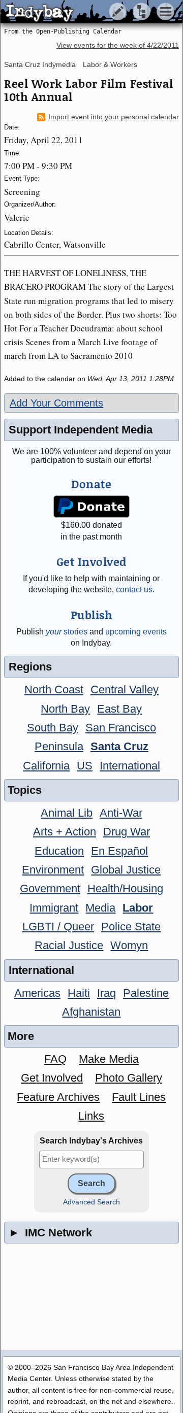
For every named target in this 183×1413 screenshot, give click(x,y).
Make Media (109, 1059)
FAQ (55, 1059)
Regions (30, 666)
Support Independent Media (80, 429)
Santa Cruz (119, 746)
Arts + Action (64, 831)
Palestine (146, 993)
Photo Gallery (128, 1077)
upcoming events (136, 631)
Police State (131, 926)
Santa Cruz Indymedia (40, 64)
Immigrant (53, 907)
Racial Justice (69, 945)
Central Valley (124, 689)
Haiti (79, 993)
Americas (37, 993)
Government (50, 888)
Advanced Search (91, 1202)
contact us (134, 589)
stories (66, 631)
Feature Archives (58, 1097)
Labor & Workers (110, 64)
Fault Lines (139, 1097)
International (130, 765)
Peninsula (59, 746)
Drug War (126, 831)
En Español (119, 851)
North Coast (53, 689)
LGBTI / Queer (58, 926)
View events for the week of (117, 45)
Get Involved (52, 1077)
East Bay (119, 708)
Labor (138, 907)
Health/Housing (125, 888)
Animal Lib (67, 812)
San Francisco (120, 727)
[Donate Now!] (92, 506)
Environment (53, 869)
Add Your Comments (56, 403)
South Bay (52, 727)
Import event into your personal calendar (113, 117)
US (85, 765)
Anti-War (121, 812)
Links (91, 1115)
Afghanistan (91, 1011)
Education (59, 851)
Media (100, 907)
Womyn (129, 945)
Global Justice (126, 869)
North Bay (65, 708)
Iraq (106, 993)
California (46, 765)
